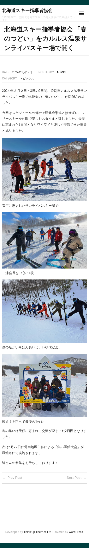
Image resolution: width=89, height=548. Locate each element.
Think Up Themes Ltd (37, 532)
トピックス (27, 78)
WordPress (76, 532)
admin (61, 72)
